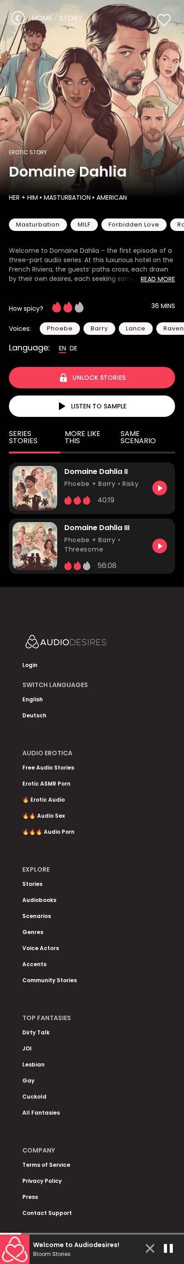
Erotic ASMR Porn (46, 783)
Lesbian (33, 1064)
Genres (32, 932)
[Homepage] (89, 643)
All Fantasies (41, 1112)
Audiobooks (39, 900)
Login (30, 665)
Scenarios (36, 916)
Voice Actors (40, 948)
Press (30, 1197)
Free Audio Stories (48, 767)
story (70, 18)
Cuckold (34, 1096)
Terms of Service (46, 1165)
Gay (28, 1080)
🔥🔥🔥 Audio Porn (48, 832)
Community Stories (49, 980)
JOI (27, 1048)
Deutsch (34, 715)
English (32, 699)
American (111, 197)
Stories (32, 884)
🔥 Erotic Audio (43, 799)
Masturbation (67, 197)
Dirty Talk (36, 1032)
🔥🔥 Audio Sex (43, 815)
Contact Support (47, 1213)
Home (42, 18)
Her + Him (23, 197)
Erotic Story (28, 152)
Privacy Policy (42, 1181)
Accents (34, 964)
